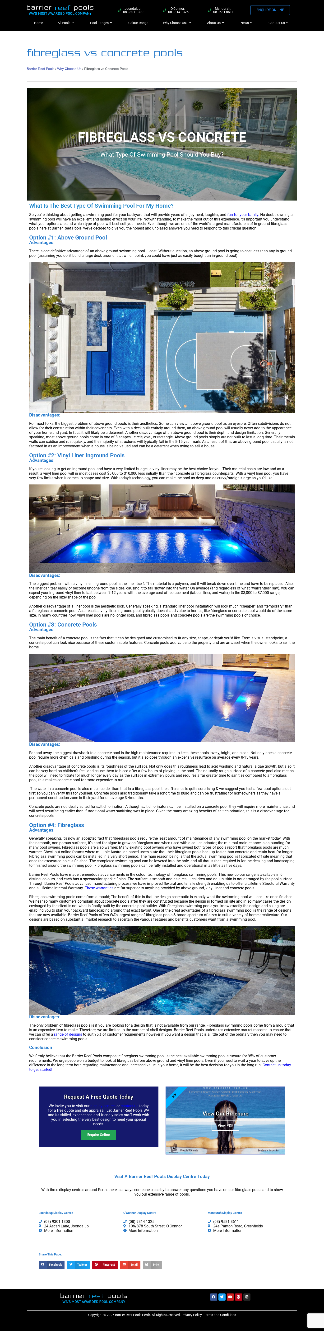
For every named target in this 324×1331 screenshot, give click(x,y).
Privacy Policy (191, 1315)
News (245, 23)
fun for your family (242, 214)
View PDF (225, 1125)
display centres (103, 1106)
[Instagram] (246, 1297)
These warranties (99, 888)
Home (38, 23)
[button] (52, 1265)
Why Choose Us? (175, 23)
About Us (214, 23)
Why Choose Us (69, 69)
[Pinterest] (238, 1297)
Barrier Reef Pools (40, 69)
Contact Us (276, 23)
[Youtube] (230, 1297)
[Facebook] (213, 1297)
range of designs (68, 1034)
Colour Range (138, 23)
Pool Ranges (99, 23)
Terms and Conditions (220, 1315)
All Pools (64, 23)
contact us (129, 1106)
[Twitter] (222, 1297)
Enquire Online (98, 1135)
